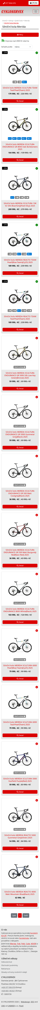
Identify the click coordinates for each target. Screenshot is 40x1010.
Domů (4, 21)
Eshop (11, 21)
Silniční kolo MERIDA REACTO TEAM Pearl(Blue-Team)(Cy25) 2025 (20, 261)
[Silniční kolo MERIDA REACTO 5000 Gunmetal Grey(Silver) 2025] (20, 815)
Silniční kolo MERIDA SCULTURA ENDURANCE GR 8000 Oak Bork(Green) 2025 (20, 146)
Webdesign (25, 1002)
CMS (3, 1006)
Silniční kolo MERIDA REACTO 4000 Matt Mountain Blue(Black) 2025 (20, 892)
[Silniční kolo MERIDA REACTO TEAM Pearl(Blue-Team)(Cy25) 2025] (20, 240)
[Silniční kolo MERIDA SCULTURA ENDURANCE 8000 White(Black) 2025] (20, 589)
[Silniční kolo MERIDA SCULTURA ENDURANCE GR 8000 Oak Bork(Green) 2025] (20, 124)
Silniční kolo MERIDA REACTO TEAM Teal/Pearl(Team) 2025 (20, 317)
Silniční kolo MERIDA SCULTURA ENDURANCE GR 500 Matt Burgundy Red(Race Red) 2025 (20, 552)
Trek (18, 944)
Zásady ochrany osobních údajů (14, 972)
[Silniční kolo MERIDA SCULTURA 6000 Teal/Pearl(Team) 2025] (20, 702)
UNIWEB (11, 1006)
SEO (32, 1002)
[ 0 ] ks (34, 3)
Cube (28, 944)
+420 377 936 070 (8, 987)
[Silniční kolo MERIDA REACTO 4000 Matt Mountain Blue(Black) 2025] (20, 871)
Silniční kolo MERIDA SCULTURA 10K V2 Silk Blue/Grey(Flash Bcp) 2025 (20, 204)
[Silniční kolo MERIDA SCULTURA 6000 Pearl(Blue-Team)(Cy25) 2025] (20, 645)
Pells (23, 944)
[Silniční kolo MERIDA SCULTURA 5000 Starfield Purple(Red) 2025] (20, 758)
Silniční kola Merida (11, 23)
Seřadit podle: (6, 47)
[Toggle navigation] (36, 11)
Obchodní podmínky (9, 965)
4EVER (33, 944)
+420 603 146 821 (8, 991)
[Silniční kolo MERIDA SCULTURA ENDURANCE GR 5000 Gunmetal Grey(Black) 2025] (20, 412)
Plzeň (21, 1006)
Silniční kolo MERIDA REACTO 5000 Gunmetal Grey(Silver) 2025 (20, 836)
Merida (27, 21)
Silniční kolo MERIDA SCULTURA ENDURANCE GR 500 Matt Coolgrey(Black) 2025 (20, 493)
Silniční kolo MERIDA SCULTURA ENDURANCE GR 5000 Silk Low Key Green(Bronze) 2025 (20, 375)
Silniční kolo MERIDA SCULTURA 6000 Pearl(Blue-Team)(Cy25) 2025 (20, 666)
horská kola (24, 938)
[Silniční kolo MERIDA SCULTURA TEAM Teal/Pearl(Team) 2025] (20, 67)
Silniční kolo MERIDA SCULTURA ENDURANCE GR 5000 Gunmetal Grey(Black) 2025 (20, 434)
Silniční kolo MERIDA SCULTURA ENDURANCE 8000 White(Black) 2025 (20, 610)
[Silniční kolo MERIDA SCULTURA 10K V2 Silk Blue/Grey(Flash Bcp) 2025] (20, 183)
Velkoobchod (6, 962)
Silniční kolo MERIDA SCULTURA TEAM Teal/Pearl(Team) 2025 (20, 88)
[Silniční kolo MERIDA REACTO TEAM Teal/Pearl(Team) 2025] (20, 296)
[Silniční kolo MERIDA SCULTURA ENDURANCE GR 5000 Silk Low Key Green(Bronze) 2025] (20, 353)
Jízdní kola (19, 21)
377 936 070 (10, 3)
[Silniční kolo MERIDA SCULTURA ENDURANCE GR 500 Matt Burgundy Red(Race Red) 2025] (20, 530)
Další (26, 915)
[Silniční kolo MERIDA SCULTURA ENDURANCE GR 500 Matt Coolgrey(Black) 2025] (20, 471)
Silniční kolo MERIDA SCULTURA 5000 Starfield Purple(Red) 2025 (20, 779)
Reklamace (5, 969)
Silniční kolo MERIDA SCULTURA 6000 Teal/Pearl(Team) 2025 (20, 723)
